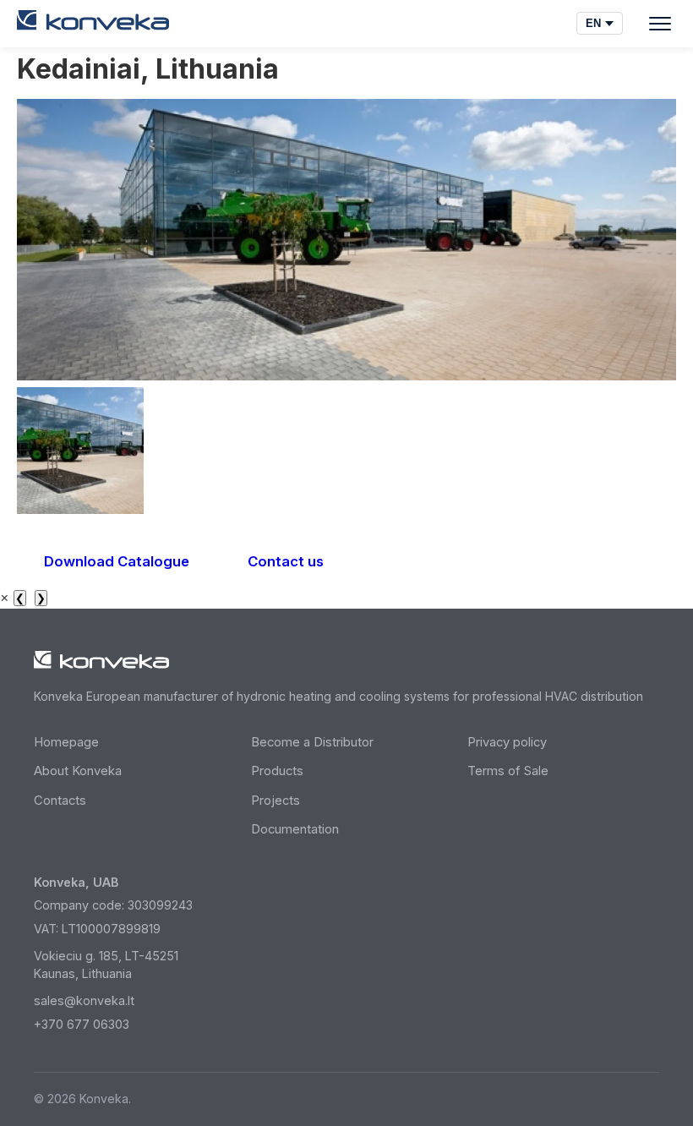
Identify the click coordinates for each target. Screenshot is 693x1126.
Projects (275, 800)
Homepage (66, 742)
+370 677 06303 (81, 1024)
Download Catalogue (116, 561)
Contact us (286, 561)
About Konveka (78, 771)
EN (593, 23)
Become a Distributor (312, 742)
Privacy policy (507, 742)
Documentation (295, 829)
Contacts (60, 800)
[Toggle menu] (660, 24)
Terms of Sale (507, 771)
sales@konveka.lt (84, 1000)
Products (277, 771)
